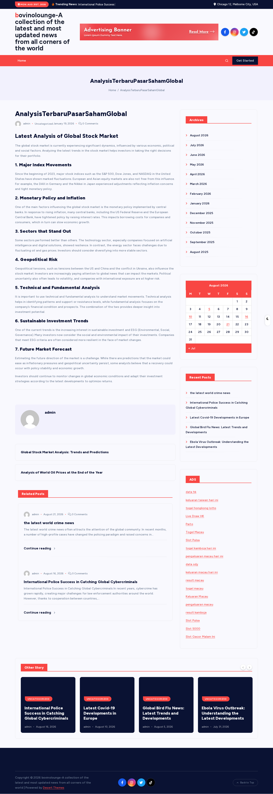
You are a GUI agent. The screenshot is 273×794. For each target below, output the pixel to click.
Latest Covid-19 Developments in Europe (219, 417)
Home (22, 60)
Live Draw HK (195, 516)
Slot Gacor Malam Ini (200, 636)
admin (26, 123)
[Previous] (243, 667)
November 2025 (201, 222)
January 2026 (199, 203)
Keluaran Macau (197, 596)
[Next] (249, 667)
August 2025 (199, 252)
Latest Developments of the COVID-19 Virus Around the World (223, 713)
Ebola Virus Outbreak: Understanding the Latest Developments (164, 713)
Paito (189, 524)
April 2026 (197, 174)
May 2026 (197, 164)
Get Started (245, 60)
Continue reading (38, 548)
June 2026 (197, 155)
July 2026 (197, 145)
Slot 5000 (193, 628)
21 (227, 324)
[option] (48, 705)
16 (246, 316)
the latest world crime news (210, 393)
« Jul (191, 348)
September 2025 (202, 242)
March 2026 (198, 184)
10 (190, 316)
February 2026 (200, 193)
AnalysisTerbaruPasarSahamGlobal (142, 90)
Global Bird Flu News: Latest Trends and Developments (104, 713)
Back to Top (247, 782)
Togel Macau (195, 532)
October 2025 (200, 232)
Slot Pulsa (193, 540)
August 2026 (199, 135)
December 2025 (201, 213)
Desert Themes (53, 787)
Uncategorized (44, 123)
